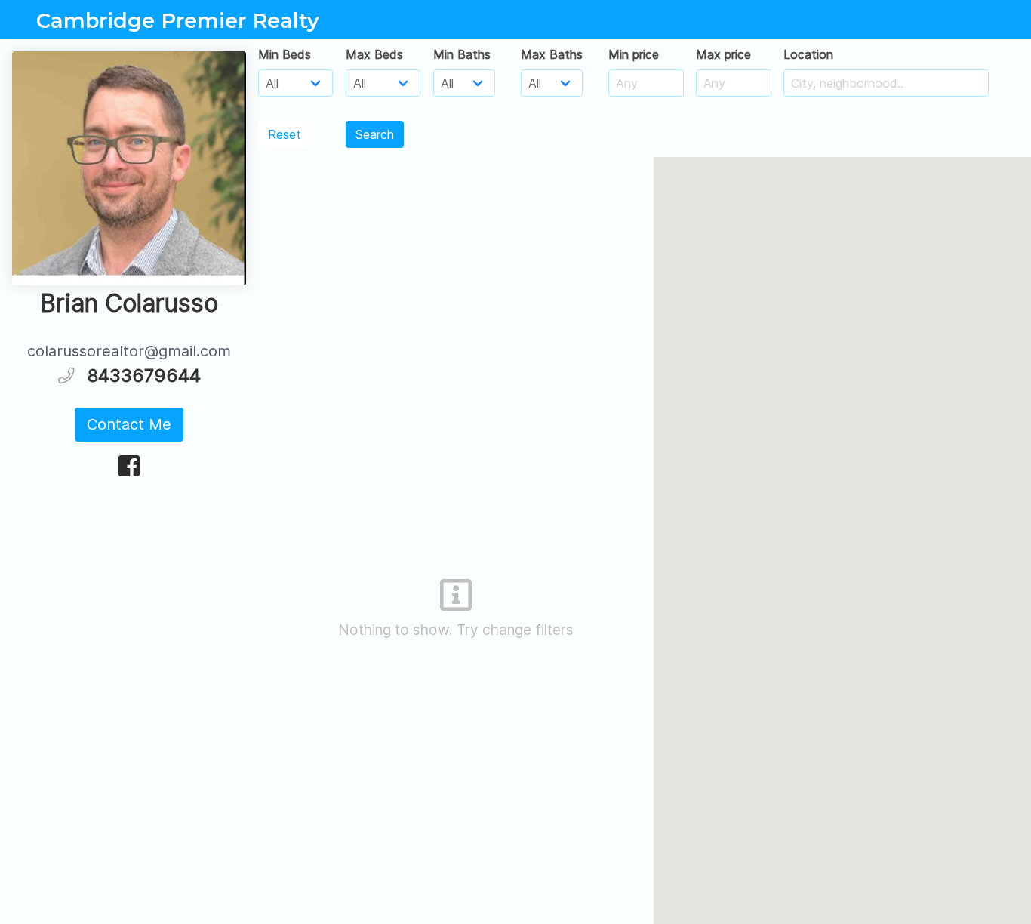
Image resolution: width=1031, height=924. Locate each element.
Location (808, 54)
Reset (284, 134)
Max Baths (552, 54)
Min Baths (462, 54)
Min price (633, 54)
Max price (723, 54)
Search (374, 134)
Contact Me (129, 424)
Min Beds (284, 54)
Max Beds (374, 54)
